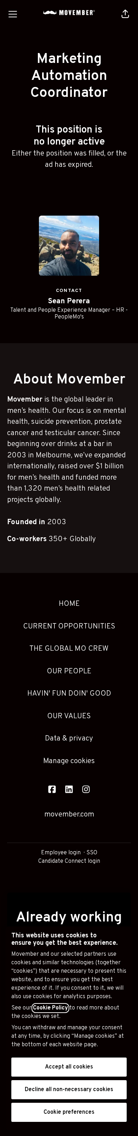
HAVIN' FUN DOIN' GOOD (69, 693)
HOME (69, 604)
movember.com (69, 814)
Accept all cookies (69, 1067)
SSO (91, 852)
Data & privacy (69, 738)
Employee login (61, 852)
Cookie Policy (50, 1008)
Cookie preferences (69, 1112)
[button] (125, 14)
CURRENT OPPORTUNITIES (69, 626)
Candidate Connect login (69, 861)
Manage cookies (69, 761)
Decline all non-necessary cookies (69, 1089)
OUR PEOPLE (69, 671)
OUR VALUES (69, 716)
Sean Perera (69, 301)
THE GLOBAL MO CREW (69, 649)
